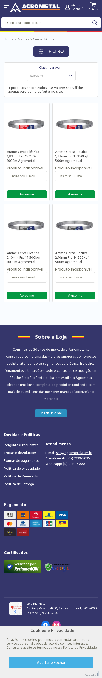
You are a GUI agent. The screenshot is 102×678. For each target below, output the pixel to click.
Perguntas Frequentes (21, 445)
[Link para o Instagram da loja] (56, 625)
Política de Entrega (19, 484)
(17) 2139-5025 (79, 458)
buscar (94, 22)
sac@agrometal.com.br (74, 453)
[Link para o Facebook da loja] (45, 625)
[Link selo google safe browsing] (57, 566)
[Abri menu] (6, 7)
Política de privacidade (22, 468)
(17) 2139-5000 (74, 463)
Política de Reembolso (22, 476)
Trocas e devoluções (20, 453)
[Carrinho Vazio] (93, 9)
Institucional (51, 413)
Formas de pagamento (21, 460)
